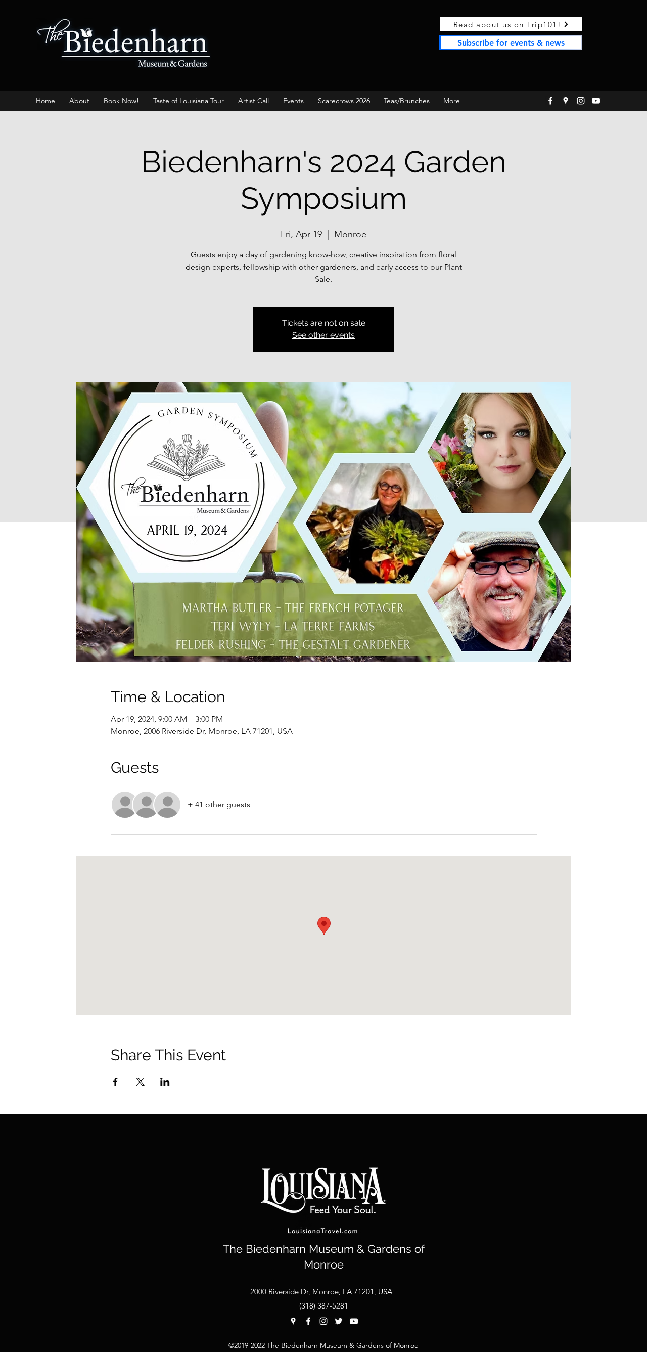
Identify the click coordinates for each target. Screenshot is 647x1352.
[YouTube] (596, 101)
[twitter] (339, 1321)
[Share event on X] (140, 1082)
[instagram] (581, 101)
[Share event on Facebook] (115, 1082)
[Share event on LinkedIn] (165, 1082)
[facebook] (550, 101)
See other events (323, 335)
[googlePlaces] (566, 101)
